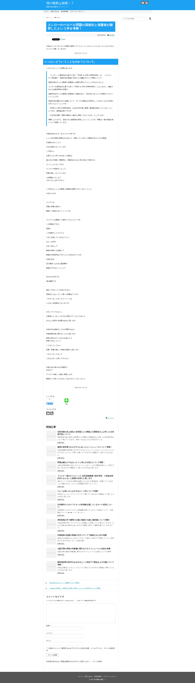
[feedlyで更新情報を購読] (142, 2)
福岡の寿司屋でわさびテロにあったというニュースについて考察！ (84, 447)
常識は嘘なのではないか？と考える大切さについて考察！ (81, 462)
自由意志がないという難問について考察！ (65, 583)
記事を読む (60, 442)
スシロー (111, 418)
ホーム (46, 11)
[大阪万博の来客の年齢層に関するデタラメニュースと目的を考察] (51, 553)
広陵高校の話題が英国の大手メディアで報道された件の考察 (82, 535)
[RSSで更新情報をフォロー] (146, 2)
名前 (48, 625)
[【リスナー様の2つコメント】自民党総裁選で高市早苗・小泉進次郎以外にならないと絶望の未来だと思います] (51, 480)
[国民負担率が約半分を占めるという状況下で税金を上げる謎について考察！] (51, 566)
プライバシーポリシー (77, 11)
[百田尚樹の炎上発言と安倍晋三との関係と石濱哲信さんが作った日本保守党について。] (51, 436)
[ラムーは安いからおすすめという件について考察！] (51, 495)
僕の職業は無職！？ (60, 3)
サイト (48, 640)
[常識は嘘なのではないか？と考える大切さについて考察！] (51, 466)
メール (49, 633)
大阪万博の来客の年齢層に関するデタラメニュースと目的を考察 (83, 549)
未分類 (111, 35)
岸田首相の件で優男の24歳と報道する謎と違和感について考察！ (84, 520)
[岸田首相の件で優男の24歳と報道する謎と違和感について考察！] (51, 524)
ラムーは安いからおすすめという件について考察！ (78, 491)
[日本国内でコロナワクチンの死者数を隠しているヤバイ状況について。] (51, 509)
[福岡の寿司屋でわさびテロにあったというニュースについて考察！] (51, 451)
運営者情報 (64, 11)
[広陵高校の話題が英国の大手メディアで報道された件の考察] (51, 539)
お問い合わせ (54, 11)
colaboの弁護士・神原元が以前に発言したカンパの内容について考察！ (76, 588)
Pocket (62, 39)
